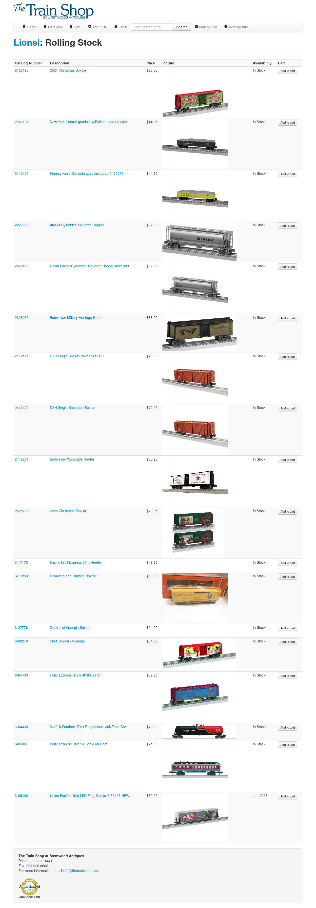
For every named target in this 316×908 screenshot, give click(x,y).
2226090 (22, 224)
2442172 (22, 407)
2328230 (22, 317)
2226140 (22, 265)
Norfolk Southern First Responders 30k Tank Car (88, 726)
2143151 (22, 173)
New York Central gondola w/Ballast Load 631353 (88, 121)
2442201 (22, 459)
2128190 (22, 70)
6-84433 (21, 675)
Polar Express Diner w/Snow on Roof (78, 743)
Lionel (27, 42)
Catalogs (54, 26)
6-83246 (21, 640)
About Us (99, 26)
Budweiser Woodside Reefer (72, 459)
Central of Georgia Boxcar (70, 627)
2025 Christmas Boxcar (68, 510)
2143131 (22, 121)
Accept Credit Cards (29, 897)
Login (122, 26)
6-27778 (21, 627)
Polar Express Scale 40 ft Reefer (75, 675)
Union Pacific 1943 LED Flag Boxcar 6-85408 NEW (89, 795)
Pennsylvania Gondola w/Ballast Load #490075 (86, 173)
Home (31, 26)
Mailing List (207, 26)
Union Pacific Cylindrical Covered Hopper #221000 (89, 265)
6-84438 (21, 726)
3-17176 (21, 562)
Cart (76, 26)
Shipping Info (238, 26)
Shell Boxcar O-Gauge (67, 640)
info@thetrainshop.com (81, 870)
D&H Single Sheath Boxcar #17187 (77, 355)
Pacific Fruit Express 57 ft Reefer (75, 562)
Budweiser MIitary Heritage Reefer (77, 317)
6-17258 (21, 575)
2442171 (22, 355)
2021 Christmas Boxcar (68, 70)
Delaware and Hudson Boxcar (73, 575)
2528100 (22, 510)
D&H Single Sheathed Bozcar (73, 407)
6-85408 (21, 795)
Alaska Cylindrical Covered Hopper (77, 224)
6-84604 (21, 743)
